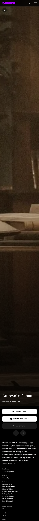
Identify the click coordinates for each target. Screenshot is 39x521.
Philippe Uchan (7, 484)
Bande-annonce (19, 426)
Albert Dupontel (15, 401)
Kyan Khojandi (7, 501)
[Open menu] (35, 3)
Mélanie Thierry (8, 489)
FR (29, 3)
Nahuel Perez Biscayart (10, 491)
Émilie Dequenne (8, 487)
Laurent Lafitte (7, 499)
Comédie (5, 478)
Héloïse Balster (7, 494)
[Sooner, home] (8, 3)
